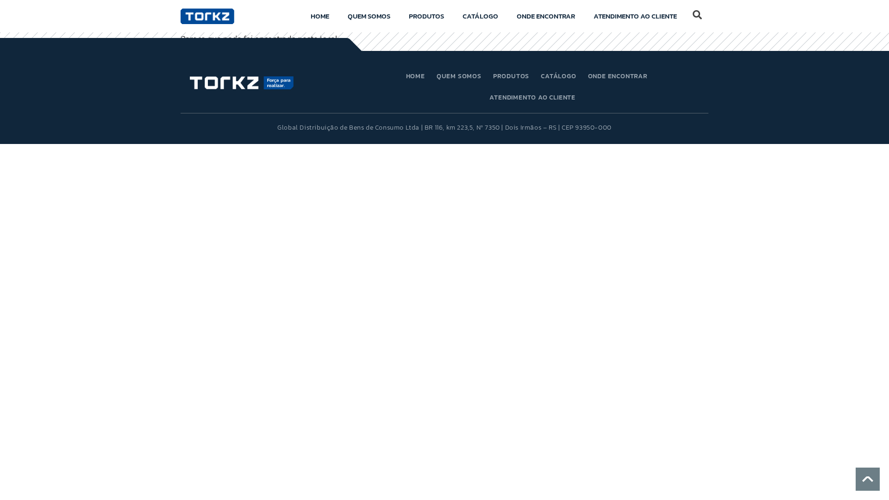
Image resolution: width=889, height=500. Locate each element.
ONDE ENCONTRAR (546, 16)
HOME (320, 16)
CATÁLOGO (480, 16)
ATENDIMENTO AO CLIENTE (635, 16)
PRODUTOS (426, 16)
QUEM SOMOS (369, 16)
